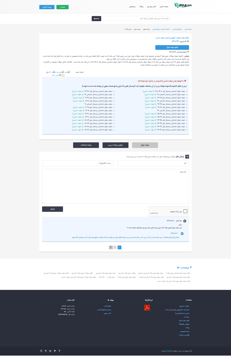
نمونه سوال (145, 145)
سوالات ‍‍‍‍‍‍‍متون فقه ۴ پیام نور (127, 273)
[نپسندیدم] (59, 72)
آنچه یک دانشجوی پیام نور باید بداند (177, 309)
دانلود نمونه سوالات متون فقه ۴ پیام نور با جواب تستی (78, 277)
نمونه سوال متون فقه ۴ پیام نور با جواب (151, 277)
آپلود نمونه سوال (184, 320)
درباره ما (186, 317)
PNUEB (169, 351)
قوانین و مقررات (184, 335)
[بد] (53, 72)
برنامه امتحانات (85, 145)
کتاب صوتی (107, 313)
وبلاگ (141, 6)
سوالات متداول (184, 306)
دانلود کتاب (107, 306)
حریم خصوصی (184, 331)
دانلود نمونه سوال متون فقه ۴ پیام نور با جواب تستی (173, 281)
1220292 (102, 277)
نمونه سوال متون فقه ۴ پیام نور (106, 273)
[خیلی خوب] (56, 75)
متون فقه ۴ (111, 277)
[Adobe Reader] (147, 308)
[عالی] (63, 75)
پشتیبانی (132, 6)
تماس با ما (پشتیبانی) (182, 313)
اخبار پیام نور (151, 6)
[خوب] (67, 72)
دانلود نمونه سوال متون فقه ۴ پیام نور (178, 277)
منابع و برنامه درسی (115, 145)
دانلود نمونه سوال (172, 47)
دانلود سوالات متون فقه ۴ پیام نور (82, 273)
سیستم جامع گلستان (104, 309)
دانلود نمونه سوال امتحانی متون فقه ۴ (178, 273)
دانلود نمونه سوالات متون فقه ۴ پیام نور (56, 273)
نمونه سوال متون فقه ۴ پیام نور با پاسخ (150, 273)
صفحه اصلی (164, 6)
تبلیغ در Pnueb (184, 324)
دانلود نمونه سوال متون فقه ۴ (126, 277)
